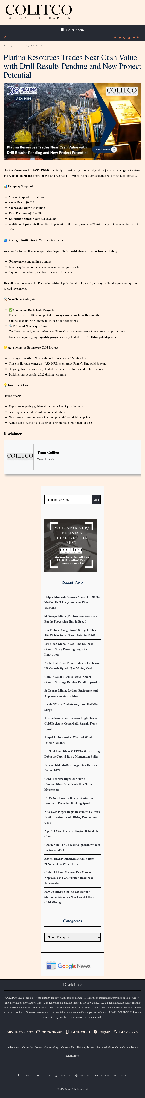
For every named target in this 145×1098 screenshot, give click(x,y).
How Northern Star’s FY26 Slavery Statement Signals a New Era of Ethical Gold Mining (69, 896)
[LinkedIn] (138, 38)
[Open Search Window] (5, 37)
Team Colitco (19, 45)
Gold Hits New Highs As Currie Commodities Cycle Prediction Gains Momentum (68, 784)
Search (96, 499)
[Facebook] (115, 38)
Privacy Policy (85, 1047)
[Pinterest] (129, 38)
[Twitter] (119, 38)
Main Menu (74, 29)
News (38, 1047)
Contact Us (67, 1047)
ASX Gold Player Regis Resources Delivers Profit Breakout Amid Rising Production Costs (72, 817)
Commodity (51, 1047)
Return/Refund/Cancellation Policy (117, 1047)
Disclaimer (13, 434)
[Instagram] (124, 38)
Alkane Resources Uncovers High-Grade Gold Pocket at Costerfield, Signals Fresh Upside (70, 723)
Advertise (13, 1047)
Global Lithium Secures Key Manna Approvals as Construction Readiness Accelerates (68, 877)
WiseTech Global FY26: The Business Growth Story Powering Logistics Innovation (68, 649)
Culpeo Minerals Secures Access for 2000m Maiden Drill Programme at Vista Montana (72, 602)
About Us (27, 1047)
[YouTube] (133, 38)
